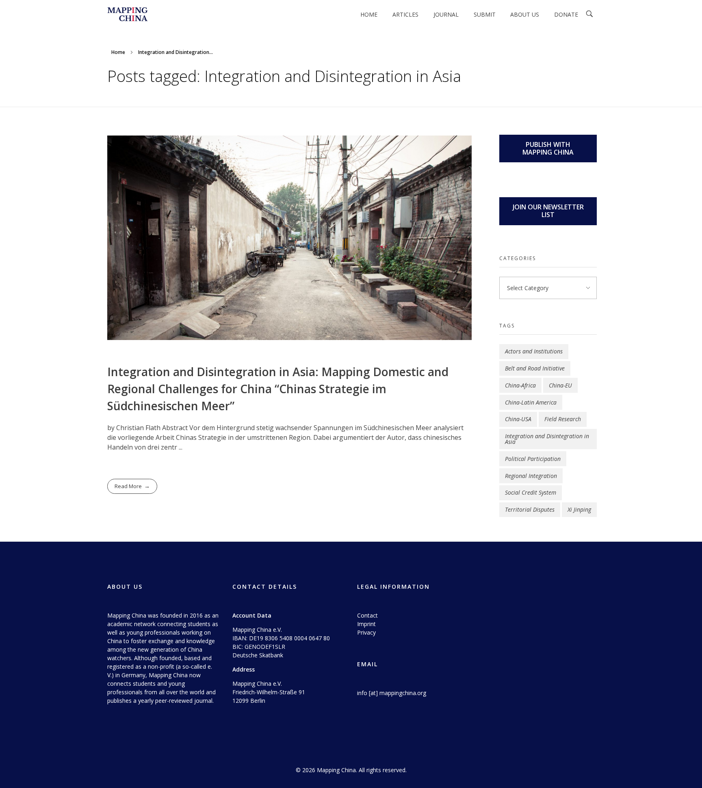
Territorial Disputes (530, 509)
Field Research (562, 419)
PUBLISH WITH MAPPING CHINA (548, 148)
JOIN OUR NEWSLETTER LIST (548, 210)
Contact (367, 615)
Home (118, 52)
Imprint (366, 624)
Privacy (366, 632)
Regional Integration (531, 476)
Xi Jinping (579, 509)
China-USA (518, 419)
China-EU (560, 385)
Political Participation (533, 459)
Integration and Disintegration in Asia (547, 439)
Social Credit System (530, 492)
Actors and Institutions (534, 351)
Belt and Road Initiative (535, 368)
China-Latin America (531, 402)
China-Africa (520, 385)
